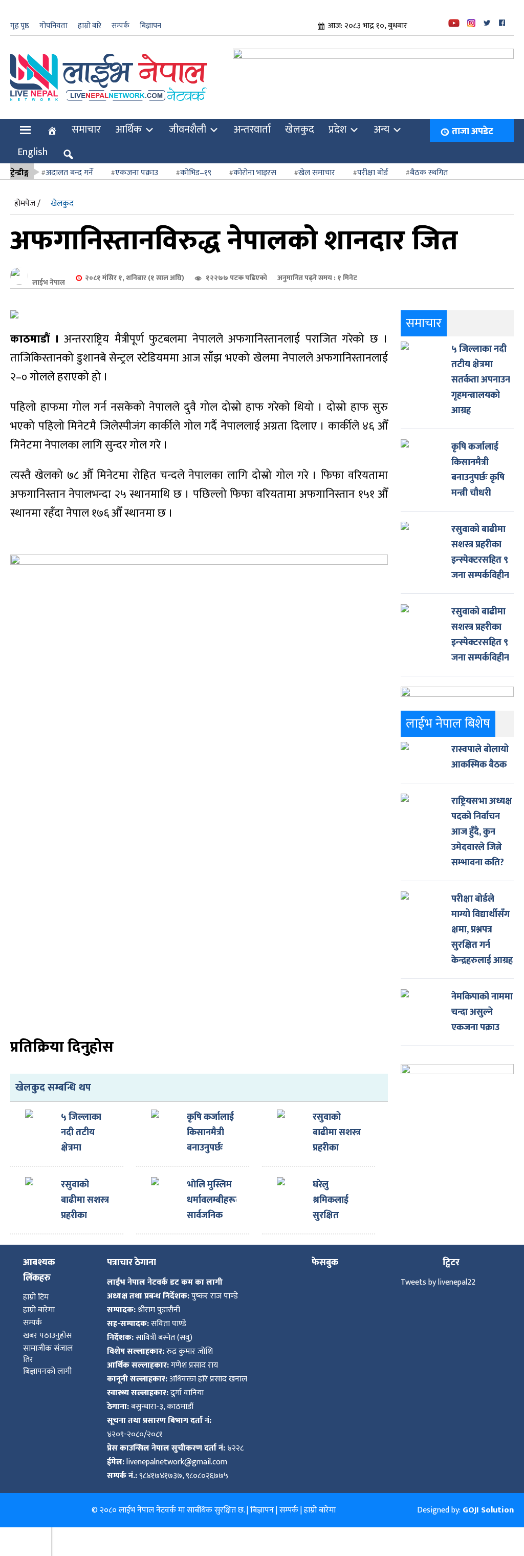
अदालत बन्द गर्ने (69, 162)
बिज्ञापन (150, 25)
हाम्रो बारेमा (39, 1300)
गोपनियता (53, 25)
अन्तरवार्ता (252, 119)
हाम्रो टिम (36, 1287)
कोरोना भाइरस (254, 162)
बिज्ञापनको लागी (47, 1361)
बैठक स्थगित (429, 162)
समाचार (86, 119)
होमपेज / (27, 193)
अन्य (381, 119)
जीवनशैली (187, 119)
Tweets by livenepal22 (438, 1272)
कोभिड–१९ (195, 162)
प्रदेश (337, 119)
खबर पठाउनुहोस (47, 1325)
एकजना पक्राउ (136, 162)
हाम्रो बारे (89, 25)
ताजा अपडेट (472, 121)
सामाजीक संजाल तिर (48, 1343)
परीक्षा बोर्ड (372, 162)
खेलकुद (299, 119)
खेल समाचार (316, 162)
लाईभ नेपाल (48, 272)
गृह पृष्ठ (19, 25)
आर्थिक (128, 119)
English (32, 142)
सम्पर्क (120, 25)
